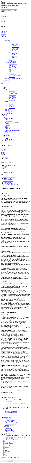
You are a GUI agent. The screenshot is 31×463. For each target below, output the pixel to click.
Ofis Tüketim (6, 134)
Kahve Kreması (12, 97)
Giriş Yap (3, 152)
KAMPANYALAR (7, 81)
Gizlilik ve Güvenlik (8, 181)
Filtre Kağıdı (12, 96)
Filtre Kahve (12, 91)
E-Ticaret (11, 461)
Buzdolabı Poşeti (10, 118)
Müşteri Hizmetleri (10, 431)
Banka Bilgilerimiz (10, 425)
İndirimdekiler (9, 430)
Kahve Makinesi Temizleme (12, 130)
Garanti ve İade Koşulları (9, 177)
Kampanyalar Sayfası (8, 183)
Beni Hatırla (5, 165)
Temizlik (5, 114)
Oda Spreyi (9, 126)
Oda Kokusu (9, 131)
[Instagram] (11, 412)
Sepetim (8, 433)
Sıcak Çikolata (9, 112)
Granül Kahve (12, 95)
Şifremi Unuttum (12, 165)
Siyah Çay (11, 102)
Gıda (4, 85)
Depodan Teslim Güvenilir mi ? (10, 184)
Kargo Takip (3, 150)
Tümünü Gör (12, 100)
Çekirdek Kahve (13, 93)
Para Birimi (3, 2)
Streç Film (8, 127)
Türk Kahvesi (12, 92)
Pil (7, 138)
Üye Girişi (5, 157)
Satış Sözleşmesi (7, 178)
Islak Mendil (9, 121)
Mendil (8, 125)
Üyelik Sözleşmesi (7, 179)
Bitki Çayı (11, 105)
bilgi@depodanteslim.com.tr (12, 439)
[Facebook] (11, 411)
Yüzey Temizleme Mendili (12, 122)
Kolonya (8, 123)
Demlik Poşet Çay (13, 104)
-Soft (9, 461)
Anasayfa (5, 170)
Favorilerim (3, 149)
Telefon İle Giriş (7, 158)
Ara (15, 10)
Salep (7, 110)
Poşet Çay (11, 106)
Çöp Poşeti (8, 119)
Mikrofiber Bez (9, 128)
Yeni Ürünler (9, 429)
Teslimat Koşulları (7, 182)
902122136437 (9, 438)
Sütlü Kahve (12, 98)
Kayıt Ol (3, 153)
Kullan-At (8, 109)
